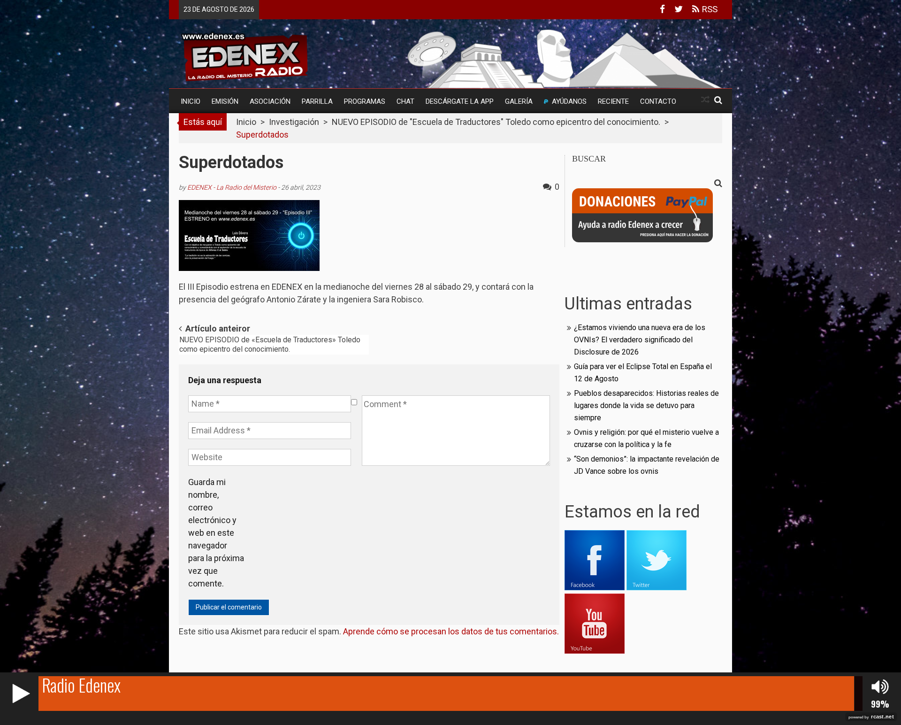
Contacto (658, 101)
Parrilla (317, 101)
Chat (405, 101)
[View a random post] (705, 100)
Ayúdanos (569, 101)
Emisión (225, 101)
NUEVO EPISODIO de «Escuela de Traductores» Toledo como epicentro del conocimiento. (269, 344)
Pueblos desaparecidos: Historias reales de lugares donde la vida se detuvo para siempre (646, 405)
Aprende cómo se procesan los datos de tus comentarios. (451, 631)
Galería (519, 101)
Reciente (613, 101)
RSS (708, 9)
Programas (364, 101)
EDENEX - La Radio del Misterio (231, 187)
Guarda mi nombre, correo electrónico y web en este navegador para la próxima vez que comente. (216, 532)
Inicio (190, 101)
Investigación (294, 122)
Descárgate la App (460, 101)
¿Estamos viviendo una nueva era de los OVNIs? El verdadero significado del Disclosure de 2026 (639, 339)
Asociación (270, 101)
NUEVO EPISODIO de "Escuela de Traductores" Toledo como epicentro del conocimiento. (496, 122)
